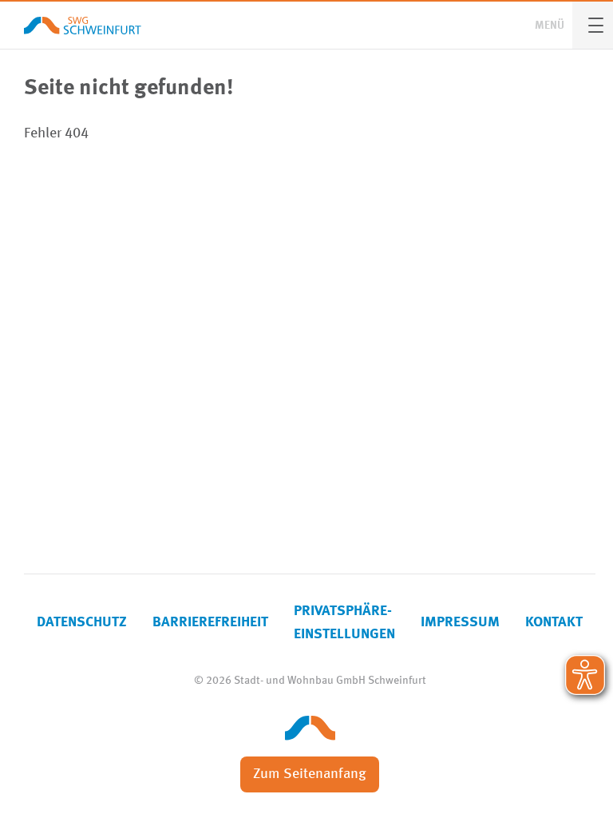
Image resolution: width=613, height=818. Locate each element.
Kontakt (554, 622)
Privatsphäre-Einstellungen (344, 622)
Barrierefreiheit (210, 622)
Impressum (460, 622)
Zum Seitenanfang (309, 774)
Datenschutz (82, 622)
